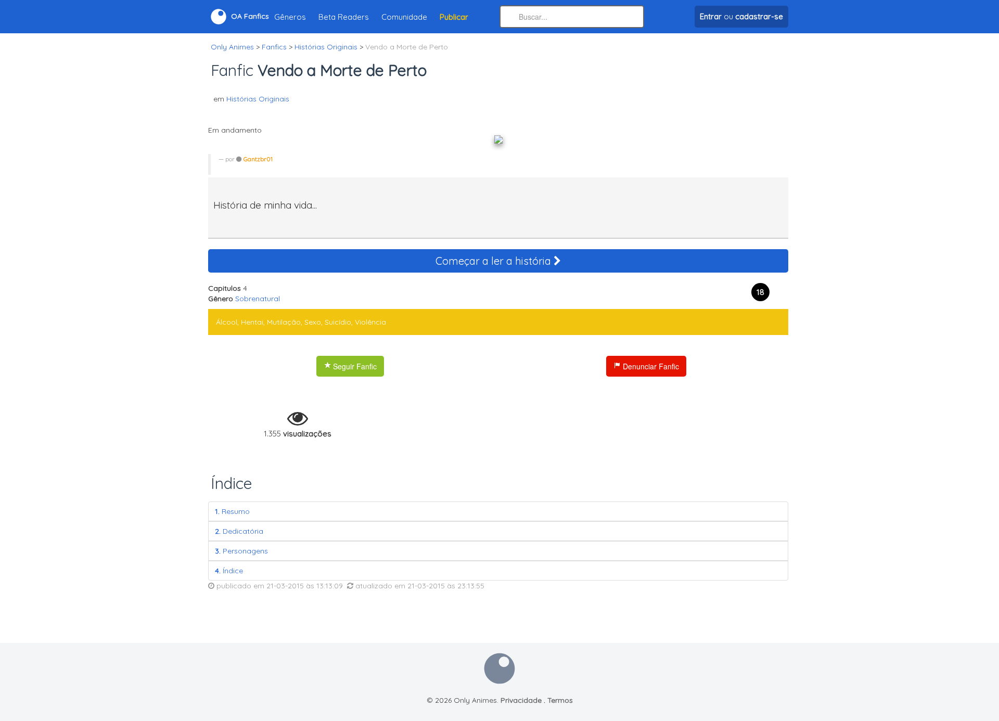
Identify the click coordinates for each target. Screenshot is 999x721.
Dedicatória (239, 531)
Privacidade (521, 700)
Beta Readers (343, 17)
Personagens (241, 551)
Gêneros (290, 17)
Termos (560, 700)
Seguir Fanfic (354, 366)
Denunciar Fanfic (650, 366)
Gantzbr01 (258, 159)
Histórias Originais (257, 99)
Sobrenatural (257, 298)
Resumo (232, 511)
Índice (229, 570)
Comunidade (404, 17)
